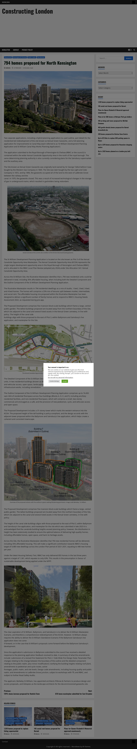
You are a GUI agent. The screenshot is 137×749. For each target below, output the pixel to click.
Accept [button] (65, 381)
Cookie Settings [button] (54, 381)
